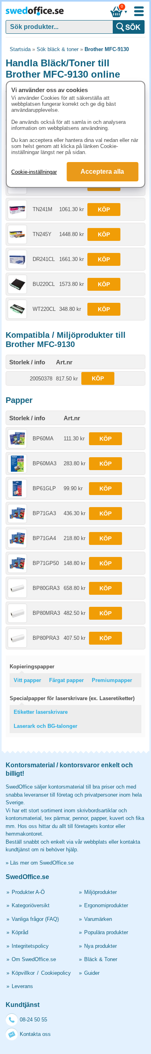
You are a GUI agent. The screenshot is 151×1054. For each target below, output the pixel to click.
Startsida (20, 49)
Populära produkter (106, 932)
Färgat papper (66, 680)
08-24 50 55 (33, 1020)
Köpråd (20, 932)
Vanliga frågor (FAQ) (35, 919)
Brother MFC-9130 (107, 49)
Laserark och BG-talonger (45, 726)
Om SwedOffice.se (34, 959)
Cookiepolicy (56, 973)
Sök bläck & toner (58, 49)
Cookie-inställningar (34, 172)
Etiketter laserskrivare (41, 712)
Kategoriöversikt (31, 905)
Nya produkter (100, 946)
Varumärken (98, 919)
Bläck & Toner (100, 959)
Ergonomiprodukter (106, 905)
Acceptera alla (102, 171)
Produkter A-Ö (28, 892)
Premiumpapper (112, 680)
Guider (91, 973)
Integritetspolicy (30, 946)
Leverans (22, 986)
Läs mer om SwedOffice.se (42, 863)
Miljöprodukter (100, 892)
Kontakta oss (35, 1034)
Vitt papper (27, 680)
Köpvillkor (23, 973)
